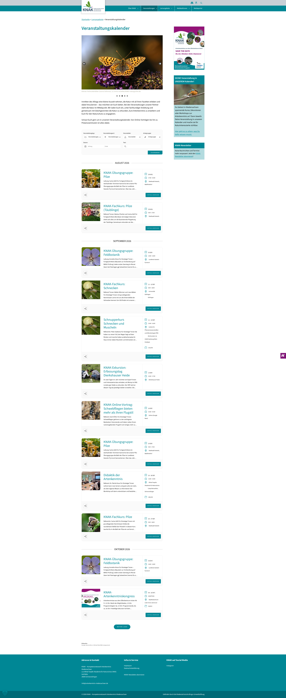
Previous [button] (84, 64)
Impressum (128, 666)
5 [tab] (127, 96)
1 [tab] (117, 96)
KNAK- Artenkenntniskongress (119, 594)
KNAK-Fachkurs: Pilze (118, 517)
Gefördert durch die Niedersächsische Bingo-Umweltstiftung (183, 694)
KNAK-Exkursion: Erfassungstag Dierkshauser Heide (117, 371)
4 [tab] (124, 96)
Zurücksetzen (155, 153)
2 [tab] (119, 96)
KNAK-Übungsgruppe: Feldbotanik (118, 252)
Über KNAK (132, 8)
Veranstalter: (127, 133)
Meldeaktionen (182, 8)
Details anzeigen (153, 195)
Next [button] (160, 64)
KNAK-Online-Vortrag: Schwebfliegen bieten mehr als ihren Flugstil (118, 408)
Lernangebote (165, 8)
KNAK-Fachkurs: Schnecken (114, 286)
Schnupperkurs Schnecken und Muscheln (114, 323)
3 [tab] (122, 96)
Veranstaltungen (149, 8)
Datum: (85, 143)
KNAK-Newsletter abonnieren (188, 155)
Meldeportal (198, 8)
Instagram (170, 666)
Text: (124, 143)
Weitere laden (122, 627)
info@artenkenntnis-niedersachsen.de (95, 683)
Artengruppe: (147, 133)
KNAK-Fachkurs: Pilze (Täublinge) (118, 208)
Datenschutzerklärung (131, 668)
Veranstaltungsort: (109, 133)
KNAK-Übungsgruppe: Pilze (118, 174)
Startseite (86, 19)
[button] (201, 3)
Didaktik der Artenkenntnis (113, 477)
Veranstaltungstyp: (89, 133)
